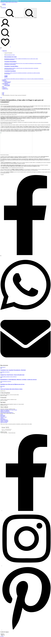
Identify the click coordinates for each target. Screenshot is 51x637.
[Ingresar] (5, 27)
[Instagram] (26, 565)
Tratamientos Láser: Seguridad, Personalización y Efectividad (13, 370)
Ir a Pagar (1, 636)
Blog (3, 93)
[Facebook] (25, 254)
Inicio (3, 92)
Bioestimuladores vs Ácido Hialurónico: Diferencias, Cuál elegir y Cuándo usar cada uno (18, 379)
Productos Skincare (14, 2)
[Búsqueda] (25, 33)
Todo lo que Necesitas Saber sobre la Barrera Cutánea (11, 389)
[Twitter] (0, 255)
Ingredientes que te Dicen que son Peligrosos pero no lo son (12, 384)
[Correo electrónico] (25, 363)
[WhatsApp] (25, 313)
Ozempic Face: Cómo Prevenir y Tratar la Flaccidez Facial (12, 374)
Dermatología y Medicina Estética (5, 2)
